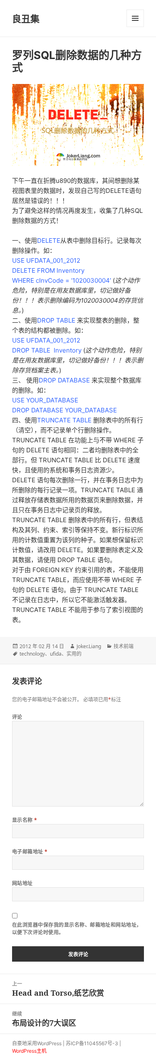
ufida (56, 653)
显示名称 (24, 820)
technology (32, 653)
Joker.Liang (89, 646)
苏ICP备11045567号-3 (92, 1043)
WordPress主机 (29, 1051)
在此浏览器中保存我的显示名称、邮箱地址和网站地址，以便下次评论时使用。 (77, 928)
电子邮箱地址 (30, 851)
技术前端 (124, 646)
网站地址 (22, 883)
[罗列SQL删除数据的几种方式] (78, 125)
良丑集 (26, 18)
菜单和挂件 (135, 18)
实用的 (74, 653)
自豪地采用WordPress (37, 1043)
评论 (17, 716)
